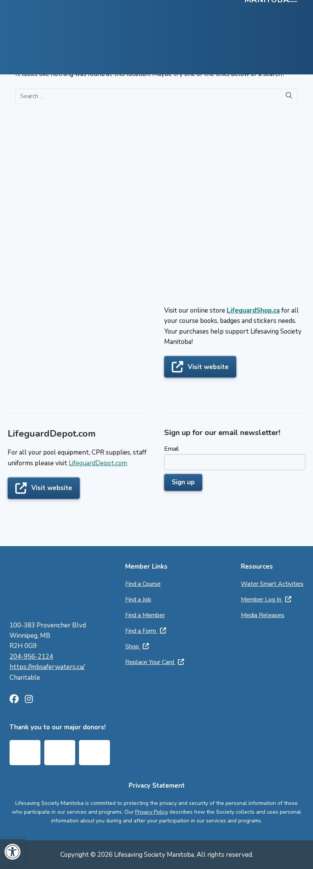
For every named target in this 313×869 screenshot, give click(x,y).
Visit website (208, 367)
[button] (12, 851)
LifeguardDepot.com (98, 463)
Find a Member (145, 615)
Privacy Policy (151, 812)
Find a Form (141, 631)
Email (171, 449)
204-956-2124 (31, 656)
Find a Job (138, 599)
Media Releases (262, 615)
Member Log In (262, 599)
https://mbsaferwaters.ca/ (47, 667)
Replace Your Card (150, 662)
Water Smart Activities (272, 584)
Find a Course (143, 584)
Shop (132, 646)
